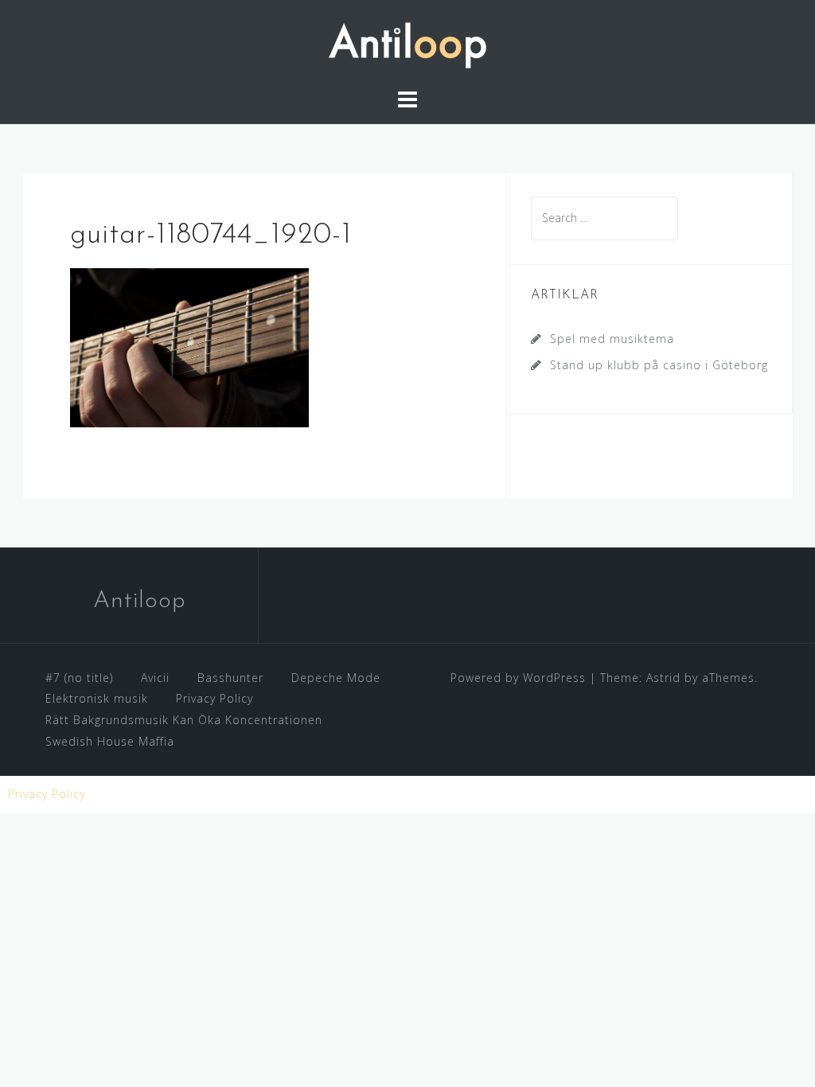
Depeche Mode (335, 677)
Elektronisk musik (96, 698)
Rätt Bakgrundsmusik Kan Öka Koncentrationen (183, 719)
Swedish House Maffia (109, 741)
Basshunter (230, 677)
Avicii (155, 677)
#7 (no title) (79, 677)
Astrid (663, 677)
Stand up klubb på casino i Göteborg (659, 364)
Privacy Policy (214, 698)
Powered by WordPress (518, 677)
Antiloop (139, 601)
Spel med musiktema (612, 338)
